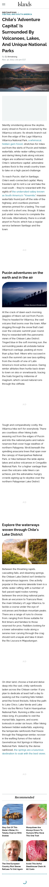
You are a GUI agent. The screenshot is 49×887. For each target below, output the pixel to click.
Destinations (9, 12)
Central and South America (17, 14)
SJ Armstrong (11, 57)
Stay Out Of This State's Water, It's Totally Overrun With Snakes (12, 831)
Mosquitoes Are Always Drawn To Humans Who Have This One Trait (35, 831)
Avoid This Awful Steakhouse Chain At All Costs (36, 866)
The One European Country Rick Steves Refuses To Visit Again (12, 866)
